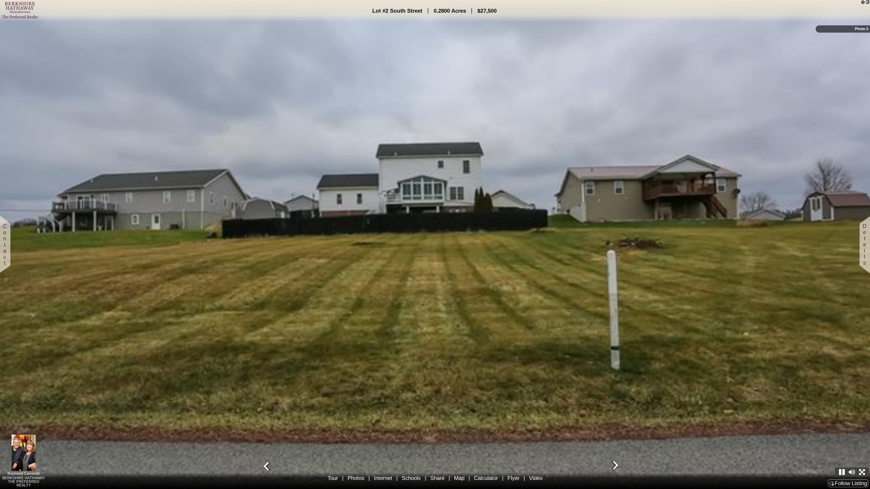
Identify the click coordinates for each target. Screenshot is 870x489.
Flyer (514, 478)
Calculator (486, 478)
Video (536, 478)
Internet (383, 478)
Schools (411, 478)
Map (459, 478)
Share (437, 478)
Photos (356, 478)
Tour (333, 478)
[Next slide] (615, 465)
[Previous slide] (267, 465)
